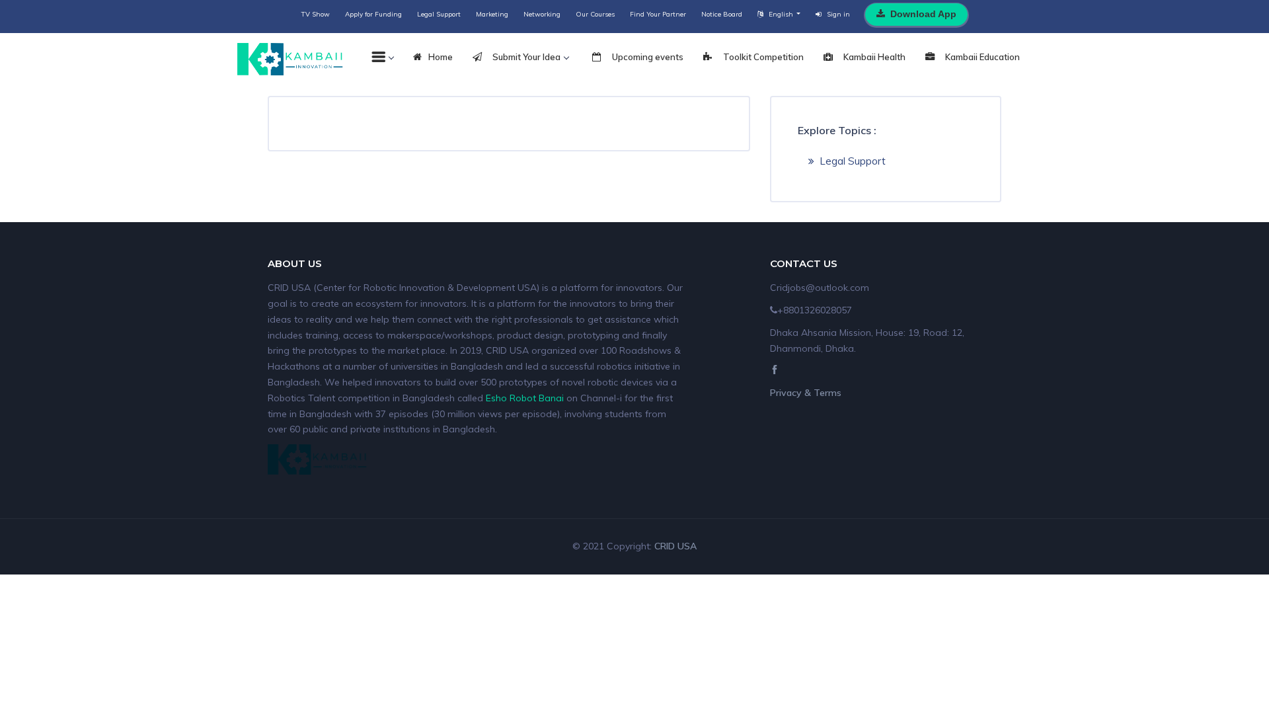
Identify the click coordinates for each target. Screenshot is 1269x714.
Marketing (492, 14)
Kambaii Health (873, 57)
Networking (541, 14)
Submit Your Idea (525, 57)
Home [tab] (440, 57)
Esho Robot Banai (525, 398)
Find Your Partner (658, 14)
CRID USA (675, 546)
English (782, 14)
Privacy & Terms (805, 393)
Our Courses (595, 14)
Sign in (838, 14)
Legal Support (439, 14)
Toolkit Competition (762, 57)
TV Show (315, 14)
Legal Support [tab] (853, 161)
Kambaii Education (981, 57)
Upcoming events (646, 57)
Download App (923, 14)
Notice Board (721, 14)
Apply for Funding (373, 14)
